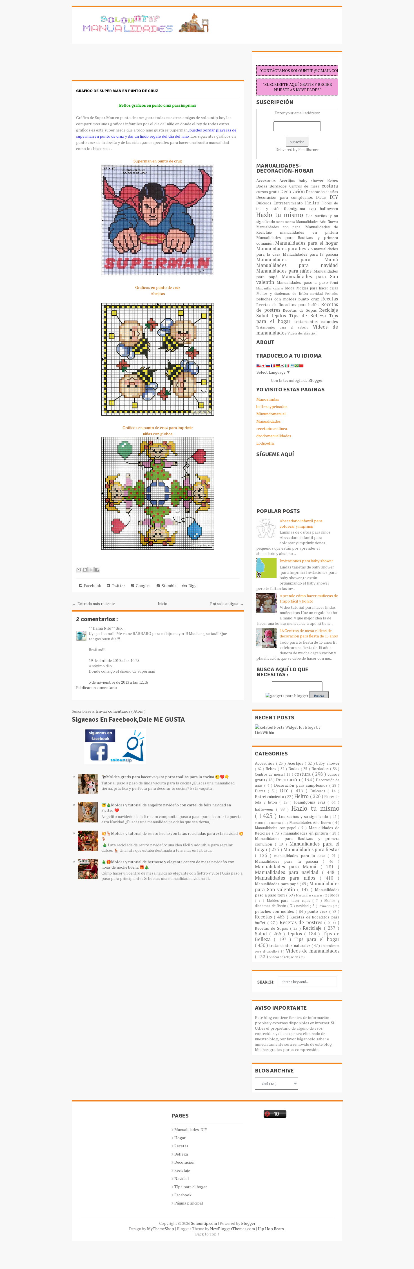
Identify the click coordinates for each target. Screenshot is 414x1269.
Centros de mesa (305, 186)
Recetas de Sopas (301, 310)
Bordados (279, 186)
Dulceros (264, 203)
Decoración (293, 191)
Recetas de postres (302, 922)
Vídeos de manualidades (312, 951)
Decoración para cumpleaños (286, 197)
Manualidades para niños (284, 271)
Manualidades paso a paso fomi (307, 282)
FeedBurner (308, 149)
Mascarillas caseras (270, 288)
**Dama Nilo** (102, 628)
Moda (290, 288)
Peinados (331, 293)
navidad (317, 293)
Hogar (180, 1137)
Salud (263, 316)
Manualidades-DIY (190, 1129)
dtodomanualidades (273, 435)
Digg (192, 585)
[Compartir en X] (91, 569)
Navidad (181, 1178)
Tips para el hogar (316, 939)
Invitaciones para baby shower (306, 560)
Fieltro (313, 203)
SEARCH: (265, 982)
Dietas (323, 197)
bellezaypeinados (272, 406)
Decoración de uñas (322, 191)
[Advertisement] (117, 65)
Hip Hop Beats (271, 1228)
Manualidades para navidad (297, 265)
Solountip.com (204, 1223)
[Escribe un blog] (85, 569)
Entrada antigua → (227, 603)
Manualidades (268, 421)
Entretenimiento (289, 203)
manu (280, 222)
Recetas (329, 299)
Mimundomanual (271, 413)
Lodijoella (265, 443)
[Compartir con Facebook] (97, 569)
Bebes (332, 180)
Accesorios (267, 180)
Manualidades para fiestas (285, 249)
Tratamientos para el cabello (284, 327)
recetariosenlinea (271, 428)
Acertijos (289, 180)
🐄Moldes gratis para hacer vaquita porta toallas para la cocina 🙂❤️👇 (165, 776)
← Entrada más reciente (93, 603)
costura (330, 186)
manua (290, 222)
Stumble (168, 585)
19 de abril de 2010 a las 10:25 (114, 660)
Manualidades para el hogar (306, 243)
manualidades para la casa (301, 855)
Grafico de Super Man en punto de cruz (117, 90)
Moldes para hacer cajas (317, 288)
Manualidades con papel (280, 227)
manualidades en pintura (309, 232)
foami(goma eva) (302, 208)
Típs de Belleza (309, 316)
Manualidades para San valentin (297, 279)
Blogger (315, 380)
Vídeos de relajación (302, 333)
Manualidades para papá (277, 883)
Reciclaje (328, 310)
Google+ (142, 585)
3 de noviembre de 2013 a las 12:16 (118, 682)
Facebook (91, 585)
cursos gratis (268, 191)
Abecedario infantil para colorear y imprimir (301, 523)
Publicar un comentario (96, 687)
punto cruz (309, 299)
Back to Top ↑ (207, 1234)
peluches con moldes (277, 299)
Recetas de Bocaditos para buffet (288, 304)
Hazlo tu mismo (281, 215)
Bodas (263, 186)
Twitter (117, 585)
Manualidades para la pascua (310, 254)
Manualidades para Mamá (297, 260)
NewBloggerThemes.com (233, 1228)
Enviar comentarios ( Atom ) (121, 711)
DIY (334, 197)
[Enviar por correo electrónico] (78, 569)
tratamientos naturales (316, 321)
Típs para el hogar (190, 1186)
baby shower (313, 180)
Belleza (181, 1154)
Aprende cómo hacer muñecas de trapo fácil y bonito (309, 598)
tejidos (280, 316)
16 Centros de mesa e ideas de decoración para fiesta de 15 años (309, 633)
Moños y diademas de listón (283, 293)
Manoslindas (267, 399)
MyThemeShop (161, 1228)
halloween (329, 208)
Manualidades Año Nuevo (317, 221)
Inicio (162, 603)
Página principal (188, 1203)
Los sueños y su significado (304, 816)
